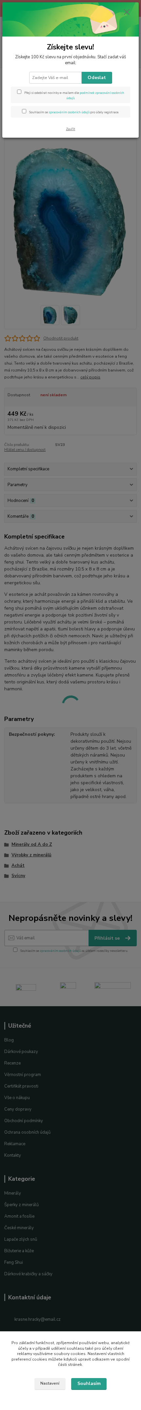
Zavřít (70, 128)
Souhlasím (89, 1383)
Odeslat (97, 77)
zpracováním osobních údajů (69, 112)
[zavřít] (127, 12)
